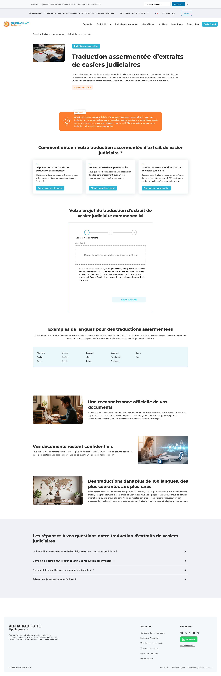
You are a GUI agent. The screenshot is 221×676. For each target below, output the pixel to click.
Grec (88, 357)
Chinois (65, 353)
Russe (138, 353)
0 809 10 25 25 (51, 13)
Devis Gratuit (210, 24)
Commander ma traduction (156, 188)
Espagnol (90, 353)
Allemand (41, 353)
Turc (137, 357)
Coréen (65, 357)
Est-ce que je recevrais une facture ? (54, 579)
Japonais (114, 353)
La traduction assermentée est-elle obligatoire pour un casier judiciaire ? (75, 551)
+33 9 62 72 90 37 (140, 13)
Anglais (40, 357)
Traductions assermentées (86, 46)
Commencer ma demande (50, 188)
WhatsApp (190, 639)
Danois (64, 361)
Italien (88, 361)
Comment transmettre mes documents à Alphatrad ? (63, 570)
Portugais (115, 361)
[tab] (87, 234)
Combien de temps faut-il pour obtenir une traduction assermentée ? (73, 560)
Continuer (178, 4)
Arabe (39, 361)
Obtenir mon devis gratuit (103, 188)
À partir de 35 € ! (82, 87)
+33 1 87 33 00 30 (88, 13)
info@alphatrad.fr (187, 645)
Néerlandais (116, 357)
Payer (186, 13)
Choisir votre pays (167, 13)
